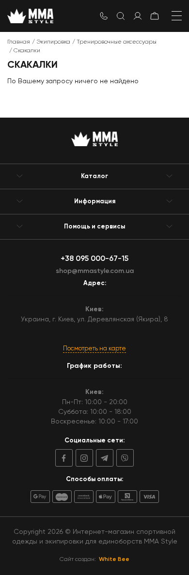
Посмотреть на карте (94, 348)
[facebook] (64, 458)
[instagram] (83, 458)
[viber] (123, 458)
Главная (18, 41)
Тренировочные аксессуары (117, 41)
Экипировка (53, 41)
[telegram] (103, 458)
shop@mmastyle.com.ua (95, 271)
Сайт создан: (94, 559)
